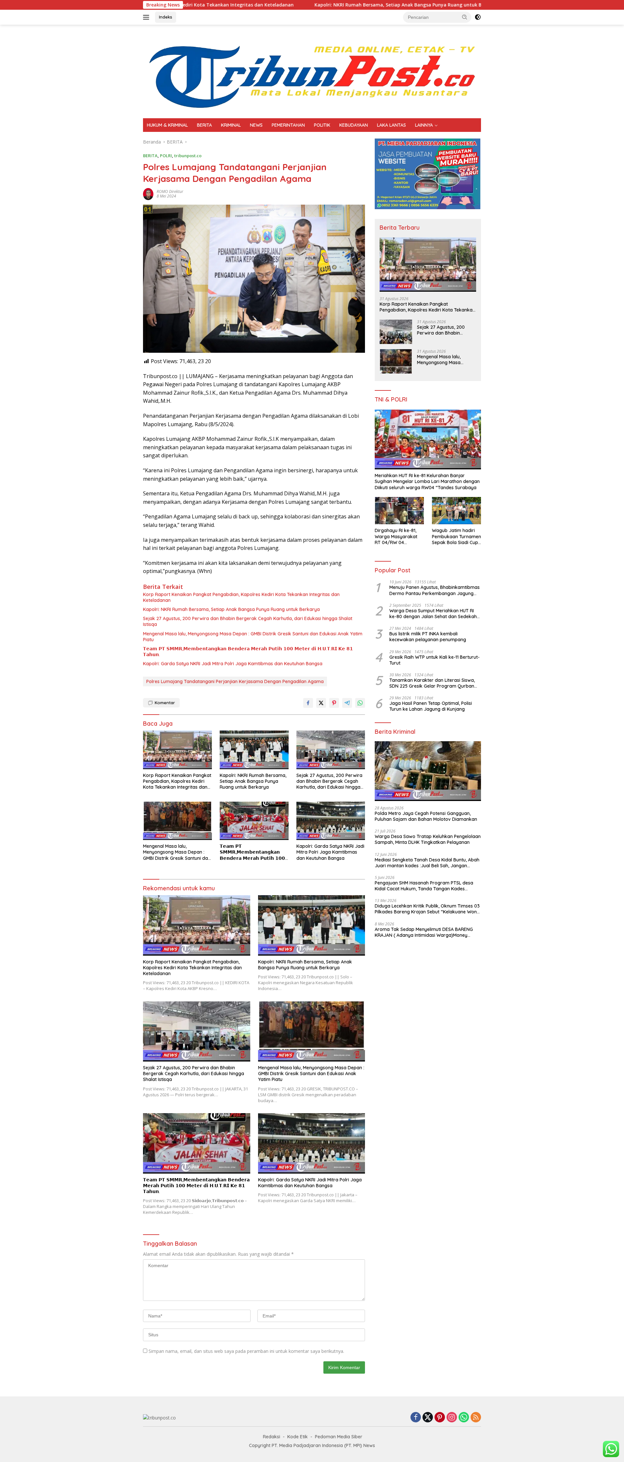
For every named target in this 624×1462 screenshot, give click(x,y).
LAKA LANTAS (391, 125)
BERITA (204, 125)
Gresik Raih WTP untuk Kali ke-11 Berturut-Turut (434, 660)
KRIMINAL (231, 125)
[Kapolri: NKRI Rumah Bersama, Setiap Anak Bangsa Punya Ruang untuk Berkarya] (254, 750)
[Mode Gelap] (477, 17)
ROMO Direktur (170, 191)
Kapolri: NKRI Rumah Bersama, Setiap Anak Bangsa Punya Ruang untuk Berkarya (321, 5)
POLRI (166, 156)
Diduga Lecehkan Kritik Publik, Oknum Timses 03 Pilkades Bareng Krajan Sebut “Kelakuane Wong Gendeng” (427, 909)
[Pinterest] (440, 1417)
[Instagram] (452, 1417)
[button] (464, 17)
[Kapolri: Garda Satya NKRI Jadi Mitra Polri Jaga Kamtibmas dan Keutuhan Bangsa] (330, 821)
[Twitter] (427, 1417)
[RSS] (476, 1417)
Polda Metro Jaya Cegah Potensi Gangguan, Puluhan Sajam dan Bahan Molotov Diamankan (426, 816)
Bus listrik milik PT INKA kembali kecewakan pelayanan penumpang (427, 636)
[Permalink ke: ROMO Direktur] (148, 193)
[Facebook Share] (308, 703)
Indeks (165, 16)
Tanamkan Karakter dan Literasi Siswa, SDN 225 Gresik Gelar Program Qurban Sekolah (432, 683)
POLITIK (322, 125)
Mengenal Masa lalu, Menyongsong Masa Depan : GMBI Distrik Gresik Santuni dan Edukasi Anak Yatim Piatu (252, 636)
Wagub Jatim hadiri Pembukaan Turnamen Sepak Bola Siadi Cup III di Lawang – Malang (456, 536)
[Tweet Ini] (321, 703)
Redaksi (271, 1437)
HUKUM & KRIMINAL (167, 125)
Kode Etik (297, 1437)
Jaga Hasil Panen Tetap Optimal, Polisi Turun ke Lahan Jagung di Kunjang (430, 706)
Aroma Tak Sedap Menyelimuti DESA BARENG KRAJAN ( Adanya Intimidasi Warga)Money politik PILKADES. (424, 932)
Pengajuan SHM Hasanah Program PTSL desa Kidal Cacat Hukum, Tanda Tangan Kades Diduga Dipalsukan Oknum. (424, 886)
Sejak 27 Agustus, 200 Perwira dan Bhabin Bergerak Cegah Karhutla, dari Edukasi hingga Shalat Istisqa (247, 621)
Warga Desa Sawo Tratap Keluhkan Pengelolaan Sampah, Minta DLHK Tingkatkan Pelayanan (428, 839)
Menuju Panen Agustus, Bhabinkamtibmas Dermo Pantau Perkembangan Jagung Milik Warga (434, 590)
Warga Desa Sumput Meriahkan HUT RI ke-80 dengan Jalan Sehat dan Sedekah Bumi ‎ (433, 613)
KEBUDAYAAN (353, 125)
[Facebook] (415, 1417)
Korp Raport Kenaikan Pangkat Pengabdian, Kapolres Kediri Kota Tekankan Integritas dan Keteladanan (241, 597)
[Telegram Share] (347, 703)
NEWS (256, 125)
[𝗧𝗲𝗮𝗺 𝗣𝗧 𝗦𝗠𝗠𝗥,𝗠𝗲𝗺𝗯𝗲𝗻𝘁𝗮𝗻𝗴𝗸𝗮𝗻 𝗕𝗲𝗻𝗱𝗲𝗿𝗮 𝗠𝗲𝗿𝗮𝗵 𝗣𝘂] (254, 821)
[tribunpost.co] (312, 71)
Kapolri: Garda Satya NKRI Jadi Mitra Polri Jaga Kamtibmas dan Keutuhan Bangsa (232, 664)
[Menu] (147, 17)
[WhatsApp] (464, 1417)
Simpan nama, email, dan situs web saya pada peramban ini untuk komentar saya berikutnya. (246, 1351)
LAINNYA (424, 125)
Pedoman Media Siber (338, 1437)
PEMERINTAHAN (288, 125)
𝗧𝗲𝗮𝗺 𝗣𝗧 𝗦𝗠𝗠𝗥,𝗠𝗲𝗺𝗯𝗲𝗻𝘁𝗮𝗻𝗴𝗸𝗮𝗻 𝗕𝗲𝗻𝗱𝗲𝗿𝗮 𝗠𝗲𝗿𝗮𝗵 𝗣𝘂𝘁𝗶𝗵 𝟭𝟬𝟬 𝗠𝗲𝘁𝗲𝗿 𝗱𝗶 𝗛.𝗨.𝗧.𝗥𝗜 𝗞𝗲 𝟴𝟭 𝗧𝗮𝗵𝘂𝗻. (248, 651)
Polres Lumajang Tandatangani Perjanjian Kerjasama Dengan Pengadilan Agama (235, 681)
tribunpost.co (188, 156)
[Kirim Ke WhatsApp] (360, 703)
